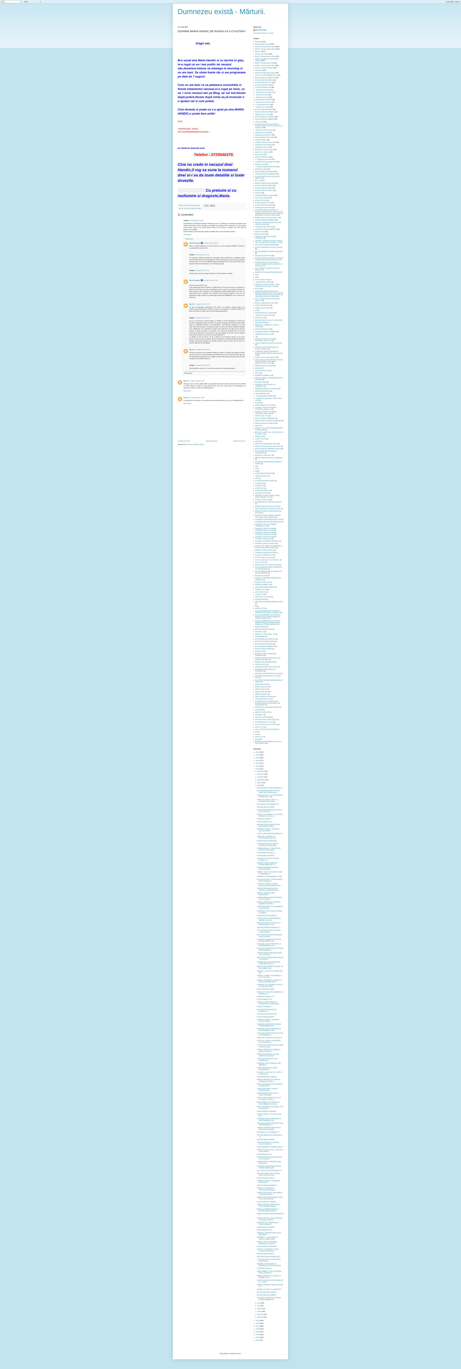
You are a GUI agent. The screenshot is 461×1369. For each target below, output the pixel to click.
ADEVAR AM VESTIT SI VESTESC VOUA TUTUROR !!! (268, 1143)
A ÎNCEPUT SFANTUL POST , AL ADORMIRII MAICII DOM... (267, 800)
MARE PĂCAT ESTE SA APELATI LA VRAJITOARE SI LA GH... (268, 923)
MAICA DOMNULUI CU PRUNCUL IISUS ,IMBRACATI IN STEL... (268, 1103)
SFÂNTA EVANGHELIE (262, 391)
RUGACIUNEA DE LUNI (263, 203)
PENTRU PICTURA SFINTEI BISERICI (267, 272)
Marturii (186, 208)
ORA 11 (257, 373)
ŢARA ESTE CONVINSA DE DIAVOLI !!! (269, 1038)
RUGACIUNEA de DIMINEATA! (265, 646)
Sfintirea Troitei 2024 (262, 687)
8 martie (257, 402)
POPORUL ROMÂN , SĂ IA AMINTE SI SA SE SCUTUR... (269, 976)
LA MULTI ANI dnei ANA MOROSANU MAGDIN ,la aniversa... (269, 919)
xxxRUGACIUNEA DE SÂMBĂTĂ (265, 331)
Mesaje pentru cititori (195, 208)
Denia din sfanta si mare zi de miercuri (267, 320)
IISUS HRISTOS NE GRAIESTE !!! (268, 804)
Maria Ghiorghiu (194, 243)
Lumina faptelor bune (262, 370)
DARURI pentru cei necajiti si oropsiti (267, 565)
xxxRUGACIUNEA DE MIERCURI (266, 229)
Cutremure (258, 70)
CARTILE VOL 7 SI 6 (262, 416)
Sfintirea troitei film (261, 689)
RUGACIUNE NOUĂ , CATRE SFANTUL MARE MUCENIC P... (270, 880)
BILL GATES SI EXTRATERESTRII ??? (269, 1170)
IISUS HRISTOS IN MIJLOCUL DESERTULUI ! (267, 1010)
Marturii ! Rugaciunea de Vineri (265, 303)
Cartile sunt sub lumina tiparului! (265, 357)
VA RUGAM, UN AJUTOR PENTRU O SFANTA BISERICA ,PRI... (269, 944)
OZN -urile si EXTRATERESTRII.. (265, 75)
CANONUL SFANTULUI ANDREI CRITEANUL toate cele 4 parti (265, 533)
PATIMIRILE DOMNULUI (263, 375)
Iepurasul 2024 (260, 231)
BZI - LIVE (258, 180)
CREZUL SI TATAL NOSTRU (264, 550)
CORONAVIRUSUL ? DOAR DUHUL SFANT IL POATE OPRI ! (269, 849)
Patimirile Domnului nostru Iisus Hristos (268, 446)
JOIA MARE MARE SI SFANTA (265, 587)
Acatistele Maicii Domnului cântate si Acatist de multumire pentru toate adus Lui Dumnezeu (268, 125)
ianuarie (260, 1317)
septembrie (261, 780)
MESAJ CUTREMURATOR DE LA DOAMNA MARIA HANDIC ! (268, 1210)
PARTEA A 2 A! (259, 608)
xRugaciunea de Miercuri (263, 135)
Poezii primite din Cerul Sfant (264, 137)
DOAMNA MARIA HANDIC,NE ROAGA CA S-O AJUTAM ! (269, 810)
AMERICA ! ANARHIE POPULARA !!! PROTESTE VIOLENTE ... (268, 1128)
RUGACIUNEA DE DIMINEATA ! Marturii (268, 449)
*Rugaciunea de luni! (262, 147)
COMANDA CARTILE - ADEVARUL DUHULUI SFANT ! (268, 830)
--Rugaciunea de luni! (262, 97)
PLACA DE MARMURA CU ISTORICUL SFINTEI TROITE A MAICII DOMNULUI (268, 611)
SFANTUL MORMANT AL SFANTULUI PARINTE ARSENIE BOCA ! (269, 981)
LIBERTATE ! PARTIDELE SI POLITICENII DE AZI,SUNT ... (267, 837)
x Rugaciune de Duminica (263, 227)
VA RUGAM (259, 710)
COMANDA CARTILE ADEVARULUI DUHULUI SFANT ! (266, 348)
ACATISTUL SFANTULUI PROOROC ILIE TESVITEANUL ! (269, 1041)
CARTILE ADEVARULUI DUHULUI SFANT (269, 247)
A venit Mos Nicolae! (261, 493)
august (259, 782)
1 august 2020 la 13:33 (196, 381)
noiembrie (260, 774)
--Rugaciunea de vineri (262, 90)
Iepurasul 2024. (260, 234)
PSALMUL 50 (259, 632)
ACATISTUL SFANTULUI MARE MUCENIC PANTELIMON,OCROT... (269, 884)
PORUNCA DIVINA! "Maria (263, 629)
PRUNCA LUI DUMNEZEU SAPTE (266, 444)
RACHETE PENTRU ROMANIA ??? (268, 927)
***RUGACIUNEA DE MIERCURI (265, 167)
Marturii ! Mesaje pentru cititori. (265, 49)
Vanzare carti (259, 122)
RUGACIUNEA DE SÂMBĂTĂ (264, 119)
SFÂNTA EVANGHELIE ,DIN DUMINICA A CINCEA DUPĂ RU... (269, 1193)
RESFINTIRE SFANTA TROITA (265, 641)
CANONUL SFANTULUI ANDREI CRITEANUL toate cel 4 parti (265, 529)
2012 (257, 1340)
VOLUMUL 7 (259, 715)
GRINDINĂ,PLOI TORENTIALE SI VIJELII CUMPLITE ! (268, 1223)
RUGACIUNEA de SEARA (263, 649)
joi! (256, 732)
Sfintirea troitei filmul (261, 692)
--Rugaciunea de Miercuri (263, 102)
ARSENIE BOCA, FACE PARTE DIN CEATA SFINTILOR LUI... (268, 963)
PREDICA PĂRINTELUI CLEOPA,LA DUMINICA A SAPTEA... (268, 903)
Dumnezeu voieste (261, 575)
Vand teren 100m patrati (263, 717)
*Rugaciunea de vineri (262, 114)
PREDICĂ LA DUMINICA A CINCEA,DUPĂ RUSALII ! (266, 1189)
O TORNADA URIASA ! (264, 1268)
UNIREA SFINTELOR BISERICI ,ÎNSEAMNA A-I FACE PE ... (267, 1242)
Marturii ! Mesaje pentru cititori (265, 46)
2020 (257, 769)
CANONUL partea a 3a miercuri (265, 543)
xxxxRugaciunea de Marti (263, 207)
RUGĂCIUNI (259, 651)
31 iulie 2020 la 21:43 (211, 280)
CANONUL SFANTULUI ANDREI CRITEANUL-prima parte (265, 537)
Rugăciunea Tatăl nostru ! (263, 455)
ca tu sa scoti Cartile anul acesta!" (266, 729)
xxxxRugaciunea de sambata (264, 313)
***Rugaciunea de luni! (262, 104)
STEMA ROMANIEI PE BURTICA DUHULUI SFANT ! (267, 868)
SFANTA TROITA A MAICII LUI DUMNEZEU (269, 458)
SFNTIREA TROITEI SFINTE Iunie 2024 (268, 673)
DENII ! (257, 426)
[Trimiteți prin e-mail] (205, 205)
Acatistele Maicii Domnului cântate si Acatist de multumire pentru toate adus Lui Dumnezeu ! (268, 264)
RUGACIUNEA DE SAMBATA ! (265, 117)
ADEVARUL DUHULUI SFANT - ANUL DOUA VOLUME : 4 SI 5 (267, 496)
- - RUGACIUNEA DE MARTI (264, 396)
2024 (256, 478)
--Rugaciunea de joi (261, 95)
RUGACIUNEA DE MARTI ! (264, 109)
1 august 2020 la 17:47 (202, 304)
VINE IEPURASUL (261, 393)
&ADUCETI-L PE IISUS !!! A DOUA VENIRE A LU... (268, 859)
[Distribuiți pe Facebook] (211, 205)
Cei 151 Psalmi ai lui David (264, 557)
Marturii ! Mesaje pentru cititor (264, 56)
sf (255, 275)
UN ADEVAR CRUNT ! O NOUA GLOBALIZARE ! (267, 1089)
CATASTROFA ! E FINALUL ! (266, 853)
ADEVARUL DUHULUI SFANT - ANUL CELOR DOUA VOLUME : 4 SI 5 (267, 285)
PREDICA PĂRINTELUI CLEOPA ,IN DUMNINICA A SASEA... (268, 1080)
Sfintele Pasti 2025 (261, 684)
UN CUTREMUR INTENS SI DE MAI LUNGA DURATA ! (268, 931)
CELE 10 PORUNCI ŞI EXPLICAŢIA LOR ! (268, 343)
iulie (258, 785)
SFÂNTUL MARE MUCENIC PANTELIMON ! (266, 893)
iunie (259, 1303)
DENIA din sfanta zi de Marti (264, 366)
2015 (257, 1332)
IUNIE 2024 (259, 436)
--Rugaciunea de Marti (262, 107)
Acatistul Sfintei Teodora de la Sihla (266, 506)
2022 (257, 763)
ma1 (256, 734)
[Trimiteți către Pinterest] (214, 205)
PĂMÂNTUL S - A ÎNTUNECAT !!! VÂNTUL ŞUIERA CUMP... (267, 1238)
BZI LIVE (258, 289)
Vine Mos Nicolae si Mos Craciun (266, 719)
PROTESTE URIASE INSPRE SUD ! (268, 1256)
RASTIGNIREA (260, 636)
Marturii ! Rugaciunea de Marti (265, 183)
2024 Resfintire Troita (262, 280)
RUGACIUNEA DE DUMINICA (265, 112)
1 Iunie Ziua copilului (262, 198)
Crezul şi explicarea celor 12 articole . (267, 560)
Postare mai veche (239, 441)
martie (259, 1311)
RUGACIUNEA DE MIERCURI (265, 78)
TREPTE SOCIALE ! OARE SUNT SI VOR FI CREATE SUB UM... (268, 1205)
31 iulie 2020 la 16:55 (196, 220)
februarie (260, 1314)
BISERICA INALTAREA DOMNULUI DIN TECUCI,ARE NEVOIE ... (270, 1198)
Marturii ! (258, 51)
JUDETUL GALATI (261, 589)
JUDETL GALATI (260, 439)
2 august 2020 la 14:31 (202, 318)
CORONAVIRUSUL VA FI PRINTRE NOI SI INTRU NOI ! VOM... (270, 796)
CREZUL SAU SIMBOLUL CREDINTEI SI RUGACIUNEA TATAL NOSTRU (268, 546)
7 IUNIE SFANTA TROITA (263, 282)
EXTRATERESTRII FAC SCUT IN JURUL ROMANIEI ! (267, 1094)
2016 (257, 1329)
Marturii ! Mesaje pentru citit (264, 63)
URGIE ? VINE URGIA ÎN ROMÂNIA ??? (270, 833)
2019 (257, 1320)
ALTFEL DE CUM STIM (262, 500)
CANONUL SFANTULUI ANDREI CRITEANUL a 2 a (265, 525)
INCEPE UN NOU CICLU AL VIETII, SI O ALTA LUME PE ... (270, 1150)
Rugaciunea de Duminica (263, 255)
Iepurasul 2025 (260, 164)
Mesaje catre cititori (261, 54)
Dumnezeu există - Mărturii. (221, 12)
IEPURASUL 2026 (261, 169)
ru (255, 468)
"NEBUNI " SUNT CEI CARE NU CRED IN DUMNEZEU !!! (269, 872)
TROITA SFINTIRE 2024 (263, 699)
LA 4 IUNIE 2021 (260, 592)
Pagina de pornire (212, 441)
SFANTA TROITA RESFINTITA (264, 662)
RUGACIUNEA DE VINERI (263, 80)
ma (256, 310)
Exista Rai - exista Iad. (262, 152)
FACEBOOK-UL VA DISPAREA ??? (268, 1132)
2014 (257, 1334)
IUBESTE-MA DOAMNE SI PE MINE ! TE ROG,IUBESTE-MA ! (270, 967)
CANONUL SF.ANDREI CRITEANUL (267, 541)
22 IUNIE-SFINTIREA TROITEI (265, 481)
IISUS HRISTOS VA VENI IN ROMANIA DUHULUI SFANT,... (269, 935)
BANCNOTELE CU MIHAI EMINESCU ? (270, 788)
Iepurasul (258, 368)
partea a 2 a (259, 737)
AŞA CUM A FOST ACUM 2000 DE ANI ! (268, 509)
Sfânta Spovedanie (261, 694)
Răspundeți (187, 234)
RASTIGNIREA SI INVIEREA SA (265, 639)
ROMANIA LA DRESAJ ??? (266, 996)
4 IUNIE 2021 (259, 485)
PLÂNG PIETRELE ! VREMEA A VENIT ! (270, 1147)
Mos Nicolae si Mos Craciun (264, 149)
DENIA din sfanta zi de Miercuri (265, 423)
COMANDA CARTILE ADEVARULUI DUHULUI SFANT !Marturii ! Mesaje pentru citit (269, 353)
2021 (257, 766)
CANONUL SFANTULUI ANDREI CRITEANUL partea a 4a (265, 412)
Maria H (191, 304)
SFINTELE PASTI (260, 664)
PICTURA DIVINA (261, 382)
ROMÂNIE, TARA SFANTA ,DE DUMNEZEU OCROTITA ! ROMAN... (269, 1264)
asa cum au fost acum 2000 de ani (266, 724)
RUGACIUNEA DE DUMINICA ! (267, 915)
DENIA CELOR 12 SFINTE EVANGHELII (268, 421)
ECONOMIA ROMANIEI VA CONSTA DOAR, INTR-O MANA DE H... (268, 791)
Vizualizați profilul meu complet (263, 33)
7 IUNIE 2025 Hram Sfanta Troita (265, 162)
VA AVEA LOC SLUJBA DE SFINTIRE (267, 707)
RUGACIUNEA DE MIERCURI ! (267, 841)
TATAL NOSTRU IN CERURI (264, 696)
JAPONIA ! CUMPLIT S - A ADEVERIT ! (269, 1289)
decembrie (260, 771)
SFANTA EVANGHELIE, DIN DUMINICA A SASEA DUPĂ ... (269, 1085)
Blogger (238, 1353)
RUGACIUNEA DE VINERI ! (264, 190)
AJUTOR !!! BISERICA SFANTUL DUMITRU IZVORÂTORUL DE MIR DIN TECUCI (269, 259)
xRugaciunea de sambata (263, 145)
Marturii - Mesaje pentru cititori (265, 65)
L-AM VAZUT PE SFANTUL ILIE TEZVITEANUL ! (267, 1059)
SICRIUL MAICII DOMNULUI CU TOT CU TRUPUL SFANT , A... (269, 1098)
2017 (257, 1326)
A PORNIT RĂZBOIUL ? (264, 1006)
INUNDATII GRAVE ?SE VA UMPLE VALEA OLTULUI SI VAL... (268, 1174)
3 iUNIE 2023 (259, 483)
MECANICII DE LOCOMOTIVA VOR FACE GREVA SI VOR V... (268, 825)
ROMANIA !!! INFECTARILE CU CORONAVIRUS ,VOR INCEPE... (268, 1003)
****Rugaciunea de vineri (263, 159)
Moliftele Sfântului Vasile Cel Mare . (266, 218)
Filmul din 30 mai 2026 (262, 582)
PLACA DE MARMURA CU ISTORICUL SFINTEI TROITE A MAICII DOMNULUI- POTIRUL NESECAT (268, 616)
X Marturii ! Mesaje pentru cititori (265, 142)
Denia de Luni (259, 317)
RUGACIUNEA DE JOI (262, 85)
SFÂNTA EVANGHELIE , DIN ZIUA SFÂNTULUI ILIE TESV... (268, 1055)
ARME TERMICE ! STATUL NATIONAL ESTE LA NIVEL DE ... (269, 1272)
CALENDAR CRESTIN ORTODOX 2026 (268, 522)
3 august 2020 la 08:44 (202, 349)
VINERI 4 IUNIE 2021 (262, 712)
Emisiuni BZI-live (260, 200)
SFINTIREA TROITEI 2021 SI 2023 (266, 667)
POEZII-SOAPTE (260, 627)
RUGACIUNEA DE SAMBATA (264, 171)
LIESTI (257, 441)
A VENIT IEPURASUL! (262, 490)
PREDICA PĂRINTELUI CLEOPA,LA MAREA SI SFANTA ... (268, 1050)
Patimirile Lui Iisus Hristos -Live (265, 634)
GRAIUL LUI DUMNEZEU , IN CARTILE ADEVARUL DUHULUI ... (270, 815)
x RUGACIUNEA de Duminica (264, 195)
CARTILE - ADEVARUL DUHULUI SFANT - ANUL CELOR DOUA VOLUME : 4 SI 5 (269, 241)
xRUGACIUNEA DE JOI (262, 329)
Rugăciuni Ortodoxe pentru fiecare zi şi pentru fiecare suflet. (267, 658)
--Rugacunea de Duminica (263, 130)
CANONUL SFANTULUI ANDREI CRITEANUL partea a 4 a (265, 408)
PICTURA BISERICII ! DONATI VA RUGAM (268, 251)
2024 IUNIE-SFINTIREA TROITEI (265, 245)
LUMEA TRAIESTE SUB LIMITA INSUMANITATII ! (267, 1068)
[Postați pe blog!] (207, 205)
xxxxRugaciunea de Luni (263, 334)
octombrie (260, 777)
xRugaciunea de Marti (262, 132)
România (258, 193)
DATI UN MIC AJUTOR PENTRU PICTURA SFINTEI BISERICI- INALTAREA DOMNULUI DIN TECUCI (269, 361)
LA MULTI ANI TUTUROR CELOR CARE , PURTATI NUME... (270, 1046)
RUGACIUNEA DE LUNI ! (263, 82)
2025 (257, 755)
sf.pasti (257, 739)
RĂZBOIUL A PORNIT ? (264, 819)
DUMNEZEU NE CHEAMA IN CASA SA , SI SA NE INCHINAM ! (270, 985)
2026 (257, 752)
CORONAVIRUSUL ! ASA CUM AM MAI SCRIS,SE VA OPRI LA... (269, 1219)
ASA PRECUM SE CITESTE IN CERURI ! (268, 502)
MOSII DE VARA (260, 599)
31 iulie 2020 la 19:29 (211, 243)
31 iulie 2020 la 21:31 (202, 255)
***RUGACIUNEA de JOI (263, 87)
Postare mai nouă (184, 441)
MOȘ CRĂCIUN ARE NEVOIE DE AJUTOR (269, 602)
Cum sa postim (260, 562)
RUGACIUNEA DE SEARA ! (264, 644)
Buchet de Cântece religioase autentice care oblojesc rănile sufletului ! (268, 516)
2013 (257, 1337)
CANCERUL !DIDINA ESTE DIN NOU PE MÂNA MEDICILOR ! (269, 940)
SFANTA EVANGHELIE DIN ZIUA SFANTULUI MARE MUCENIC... (268, 889)
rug (256, 471)
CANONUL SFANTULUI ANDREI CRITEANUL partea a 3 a (265, 339)
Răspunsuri (189, 239)
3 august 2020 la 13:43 (202, 365)
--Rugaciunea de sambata (263, 92)
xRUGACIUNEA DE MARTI (264, 185)
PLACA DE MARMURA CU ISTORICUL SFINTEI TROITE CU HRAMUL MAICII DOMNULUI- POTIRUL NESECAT (268, 622)
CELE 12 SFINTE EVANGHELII (265, 418)
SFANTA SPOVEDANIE (262, 305)
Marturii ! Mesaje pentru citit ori (265, 73)
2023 (257, 760)
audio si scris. (259, 727)
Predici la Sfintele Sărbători (264, 68)
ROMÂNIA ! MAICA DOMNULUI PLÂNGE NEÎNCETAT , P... (267, 863)
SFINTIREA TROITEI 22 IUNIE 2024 (266, 389)
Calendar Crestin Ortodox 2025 (265, 552)
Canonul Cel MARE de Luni (264, 555)
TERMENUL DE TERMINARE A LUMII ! (269, 876)
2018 (257, 1323)
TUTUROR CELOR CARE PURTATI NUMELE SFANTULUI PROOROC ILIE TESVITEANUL (267, 703)
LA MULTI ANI (259, 594)
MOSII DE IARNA (260, 322)
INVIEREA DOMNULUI (262, 584)
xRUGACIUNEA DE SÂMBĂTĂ (265, 220)
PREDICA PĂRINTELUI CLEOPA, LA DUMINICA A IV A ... (269, 1276)
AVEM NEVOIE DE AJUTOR (264, 405)
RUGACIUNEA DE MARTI (263, 100)
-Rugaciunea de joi (261, 476)
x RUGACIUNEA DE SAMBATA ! (265, 174)
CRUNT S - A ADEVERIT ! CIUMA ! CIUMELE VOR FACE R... (268, 1250)
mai (258, 1306)
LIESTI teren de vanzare (263, 597)
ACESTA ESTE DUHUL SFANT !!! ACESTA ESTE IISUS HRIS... (267, 844)
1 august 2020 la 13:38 (196, 397)
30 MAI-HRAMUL (260, 140)
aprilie (259, 1309)
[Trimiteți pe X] (209, 205)
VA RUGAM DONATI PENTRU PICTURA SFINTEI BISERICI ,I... (270, 949)
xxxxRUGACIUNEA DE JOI (264, 473)
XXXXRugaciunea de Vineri (264, 722)
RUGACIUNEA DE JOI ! (264, 822)
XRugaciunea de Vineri (262, 308)
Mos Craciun (259, 154)
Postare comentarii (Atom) (195, 444)
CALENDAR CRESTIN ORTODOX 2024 (268, 519)
